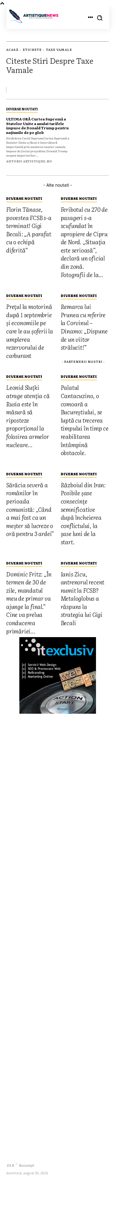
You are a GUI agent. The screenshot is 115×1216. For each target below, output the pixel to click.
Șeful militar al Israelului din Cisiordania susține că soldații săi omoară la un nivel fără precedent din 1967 (54, 1011)
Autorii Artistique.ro (29, 161)
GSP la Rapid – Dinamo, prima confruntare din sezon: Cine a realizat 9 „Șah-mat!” (56, 986)
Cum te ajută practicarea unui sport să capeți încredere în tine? (54, 1032)
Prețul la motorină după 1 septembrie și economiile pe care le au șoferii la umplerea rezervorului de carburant (56, 925)
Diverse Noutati (22, 108)
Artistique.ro (65, 1202)
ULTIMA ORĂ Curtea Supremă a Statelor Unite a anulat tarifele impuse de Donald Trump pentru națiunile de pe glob (37, 125)
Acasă (12, 49)
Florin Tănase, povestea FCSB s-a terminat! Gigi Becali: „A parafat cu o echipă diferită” (53, 877)
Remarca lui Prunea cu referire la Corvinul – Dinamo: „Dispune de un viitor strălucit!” (50, 947)
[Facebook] (11, 1155)
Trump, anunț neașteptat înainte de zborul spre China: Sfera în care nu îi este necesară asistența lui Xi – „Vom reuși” (53, 1054)
